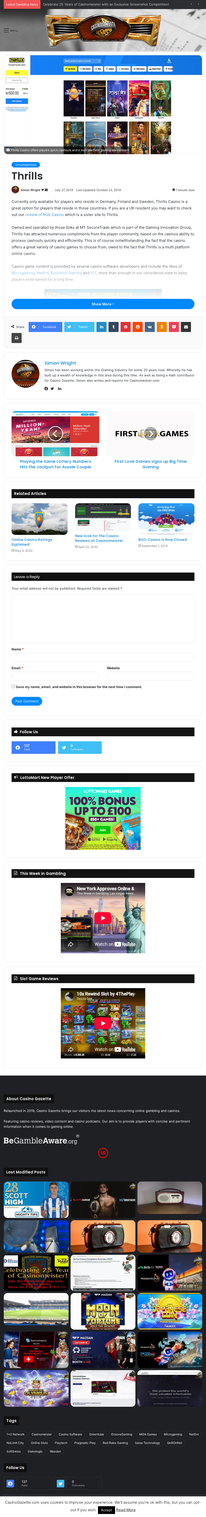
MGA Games (148, 1434)
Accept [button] (106, 1510)
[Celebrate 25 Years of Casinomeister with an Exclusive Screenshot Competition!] (36, 1273)
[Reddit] (138, 327)
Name (18, 649)
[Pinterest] (126, 327)
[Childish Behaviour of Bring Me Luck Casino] (169, 1236)
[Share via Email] (186, 327)
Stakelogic (35, 1451)
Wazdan (55, 1451)
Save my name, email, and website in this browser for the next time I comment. (79, 687)
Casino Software (70, 1434)
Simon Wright (30, 190)
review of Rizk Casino (44, 214)
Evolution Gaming (66, 272)
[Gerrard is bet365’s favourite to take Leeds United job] (36, 1309)
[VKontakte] (150, 327)
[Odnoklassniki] (162, 327)
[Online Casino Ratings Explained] (40, 519)
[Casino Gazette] (103, 30)
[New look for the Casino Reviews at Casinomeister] (103, 517)
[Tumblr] (114, 327)
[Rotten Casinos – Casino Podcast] (169, 1198)
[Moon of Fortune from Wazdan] (103, 1311)
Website (113, 668)
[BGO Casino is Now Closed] (166, 519)
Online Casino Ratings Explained (32, 542)
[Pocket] (174, 327)
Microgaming (23, 272)
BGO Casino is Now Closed (162, 539)
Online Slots (39, 1443)
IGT (93, 272)
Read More (126, 1509)
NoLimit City (15, 1443)
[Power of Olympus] (36, 1388)
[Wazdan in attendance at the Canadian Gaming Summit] (103, 1350)
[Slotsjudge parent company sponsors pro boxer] (103, 1200)
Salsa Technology (147, 1443)
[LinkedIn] (101, 327)
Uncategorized (25, 164)
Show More (102, 304)
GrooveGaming (121, 1434)
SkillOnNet (174, 1443)
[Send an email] (46, 190)
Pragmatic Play (85, 1443)
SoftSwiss (14, 1451)
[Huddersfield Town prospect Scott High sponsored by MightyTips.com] (36, 1200)
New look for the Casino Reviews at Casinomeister (99, 538)
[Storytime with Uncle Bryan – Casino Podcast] (36, 1236)
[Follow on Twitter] (43, 190)
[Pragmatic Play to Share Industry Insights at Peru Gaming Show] (169, 1350)
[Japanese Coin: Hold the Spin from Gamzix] (169, 1311)
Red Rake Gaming (115, 1443)
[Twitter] (53, 389)
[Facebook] (47, 389)
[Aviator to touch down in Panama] (103, 1388)
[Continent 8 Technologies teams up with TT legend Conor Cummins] (169, 1388)
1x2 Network (16, 1434)
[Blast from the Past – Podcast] (103, 1236)
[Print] (17, 338)
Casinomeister (42, 1434)
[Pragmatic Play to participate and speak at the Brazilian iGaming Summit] (169, 1273)
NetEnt (43, 272)
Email (17, 668)
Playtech (61, 1443)
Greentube (96, 1434)
